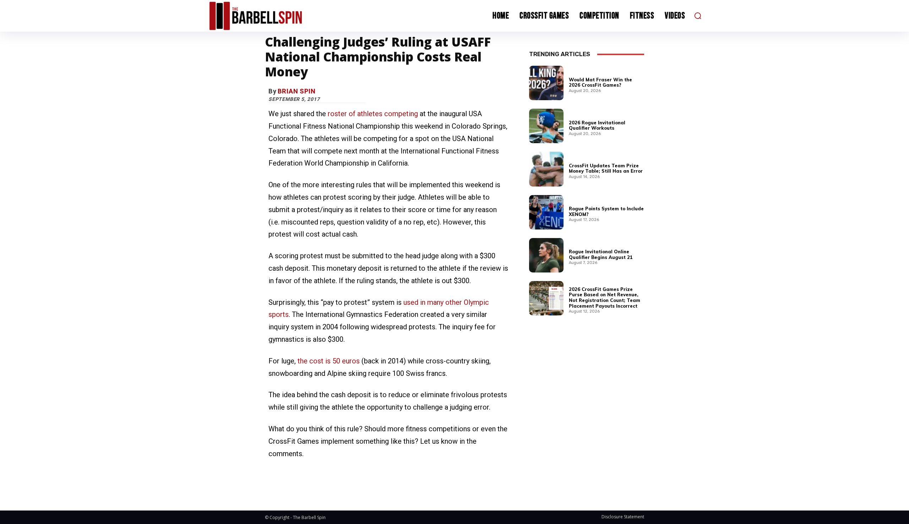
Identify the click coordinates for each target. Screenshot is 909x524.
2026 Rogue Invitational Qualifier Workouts (597, 125)
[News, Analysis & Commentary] (269, 16)
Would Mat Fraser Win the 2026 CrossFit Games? (600, 82)
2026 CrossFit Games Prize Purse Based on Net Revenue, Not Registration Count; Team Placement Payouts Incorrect (604, 297)
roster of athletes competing (373, 113)
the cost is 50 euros (329, 361)
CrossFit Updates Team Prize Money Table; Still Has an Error (606, 168)
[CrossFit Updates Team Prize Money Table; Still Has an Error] (546, 169)
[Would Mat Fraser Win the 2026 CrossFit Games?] (546, 83)
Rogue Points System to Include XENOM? (606, 211)
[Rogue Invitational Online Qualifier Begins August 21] (546, 255)
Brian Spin (297, 91)
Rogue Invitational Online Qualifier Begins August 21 (601, 254)
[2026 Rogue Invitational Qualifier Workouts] (546, 126)
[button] (698, 16)
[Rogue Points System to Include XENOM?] (546, 212)
